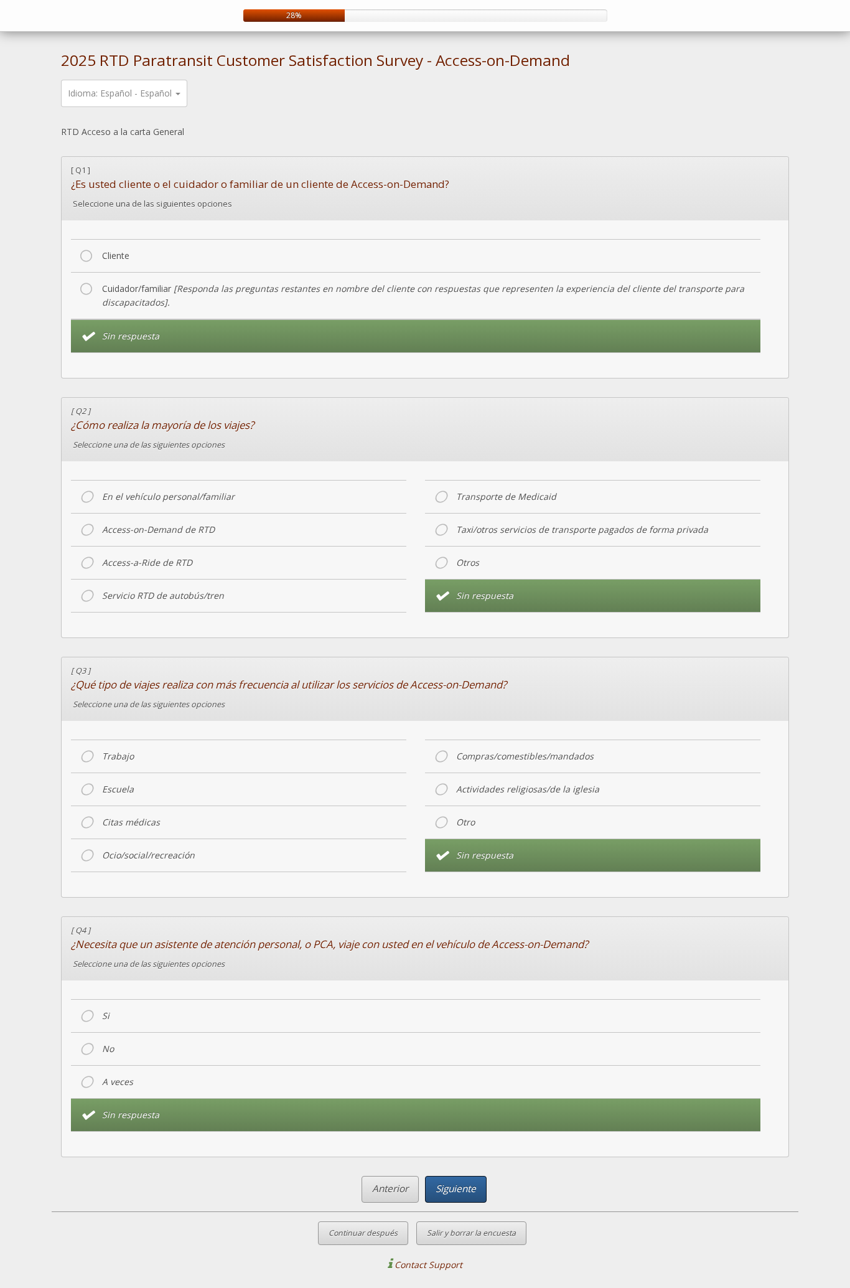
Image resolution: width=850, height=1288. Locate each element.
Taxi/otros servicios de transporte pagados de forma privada (582, 529)
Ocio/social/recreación (148, 855)
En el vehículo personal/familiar (168, 496)
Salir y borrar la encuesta (471, 1233)
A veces (117, 1082)
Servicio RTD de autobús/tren (163, 595)
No (108, 1049)
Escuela (118, 789)
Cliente (115, 255)
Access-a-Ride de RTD (147, 562)
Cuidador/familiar (423, 295)
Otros (467, 562)
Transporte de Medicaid (506, 496)
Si (106, 1016)
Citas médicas (131, 822)
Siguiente (456, 1188)
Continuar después (363, 1233)
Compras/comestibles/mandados (525, 756)
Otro (465, 822)
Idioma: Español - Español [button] (121, 93)
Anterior (390, 1188)
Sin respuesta (130, 336)
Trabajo (118, 756)
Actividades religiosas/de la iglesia (527, 789)
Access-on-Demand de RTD (158, 529)
